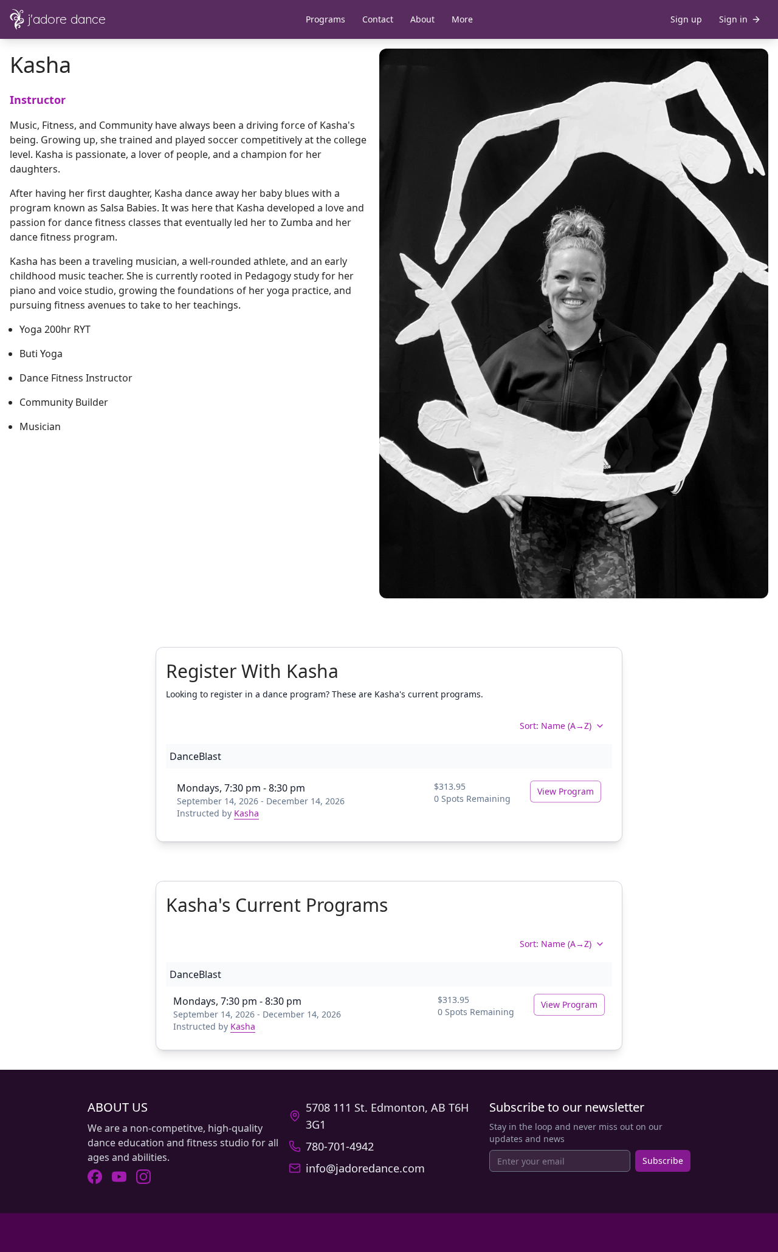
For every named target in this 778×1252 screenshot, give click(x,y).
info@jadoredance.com (365, 1168)
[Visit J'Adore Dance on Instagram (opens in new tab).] (143, 1176)
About (422, 19)
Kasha (246, 813)
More (462, 19)
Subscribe (662, 1160)
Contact (377, 19)
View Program (565, 791)
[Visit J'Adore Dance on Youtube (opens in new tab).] (119, 1176)
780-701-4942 (340, 1146)
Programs (325, 19)
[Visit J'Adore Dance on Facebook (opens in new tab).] (95, 1176)
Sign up (686, 19)
